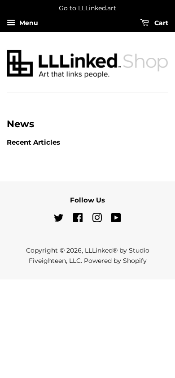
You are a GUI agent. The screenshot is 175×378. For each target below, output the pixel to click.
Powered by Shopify (115, 260)
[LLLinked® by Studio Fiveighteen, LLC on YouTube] (116, 219)
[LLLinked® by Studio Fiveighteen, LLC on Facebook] (78, 219)
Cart (160, 23)
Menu (28, 23)
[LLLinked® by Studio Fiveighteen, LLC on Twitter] (59, 219)
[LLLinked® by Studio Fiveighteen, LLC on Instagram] (97, 219)
